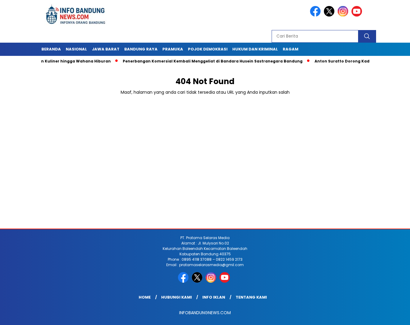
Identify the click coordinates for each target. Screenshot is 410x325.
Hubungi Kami (176, 297)
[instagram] (344, 15)
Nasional (76, 49)
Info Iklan (213, 297)
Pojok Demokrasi (208, 49)
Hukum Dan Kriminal (255, 49)
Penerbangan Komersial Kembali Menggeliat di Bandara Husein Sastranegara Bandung (203, 61)
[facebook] (316, 15)
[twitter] (330, 15)
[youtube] (357, 15)
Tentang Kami (251, 297)
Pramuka (172, 49)
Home (145, 297)
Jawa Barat (105, 49)
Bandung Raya (141, 49)
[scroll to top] (392, 316)
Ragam (290, 49)
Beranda (51, 49)
